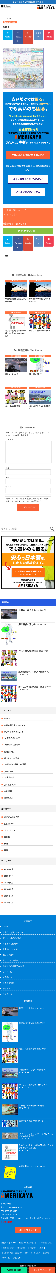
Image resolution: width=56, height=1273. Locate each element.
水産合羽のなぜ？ (26, 1166)
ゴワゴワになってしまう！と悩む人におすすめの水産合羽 (36, 1135)
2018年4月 (8, 896)
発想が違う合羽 (25, 1121)
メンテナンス (9, 830)
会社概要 (8, 791)
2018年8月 (8, 869)
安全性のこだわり (12, 744)
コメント (9, 439)
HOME (7, 719)
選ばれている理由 (11, 758)
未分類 (7, 837)
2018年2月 (8, 902)
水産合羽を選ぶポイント (14, 725)
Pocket (48, 37)
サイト (8, 487)
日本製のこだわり (12, 738)
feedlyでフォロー (29, 231)
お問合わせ (9, 798)
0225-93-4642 (15, 1270)
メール (8, 477)
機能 (6, 843)
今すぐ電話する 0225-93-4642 (28, 179)
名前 (7, 468)
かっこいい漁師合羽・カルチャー (34, 687)
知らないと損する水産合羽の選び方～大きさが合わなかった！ (15, 333)
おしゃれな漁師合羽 (12, 406)
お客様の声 (9, 777)
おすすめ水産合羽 (11, 817)
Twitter (7, 37)
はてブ (39, 35)
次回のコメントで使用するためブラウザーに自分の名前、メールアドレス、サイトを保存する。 (27, 499)
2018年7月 (8, 876)
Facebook (17, 39)
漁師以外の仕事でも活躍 (15, 764)
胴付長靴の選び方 (35, 374)
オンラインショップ (42, 1270)
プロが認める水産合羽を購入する (28, 2)
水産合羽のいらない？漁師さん (33, 672)
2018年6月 (8, 882)
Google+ (28, 39)
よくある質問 (9, 785)
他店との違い (9, 752)
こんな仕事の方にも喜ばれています (14, 1253)
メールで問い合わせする (28, 192)
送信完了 (4, 1243)
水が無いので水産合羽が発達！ (32, 1105)
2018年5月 (8, 889)
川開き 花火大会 (11, 374)
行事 (6, 850)
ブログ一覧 (9, 771)
